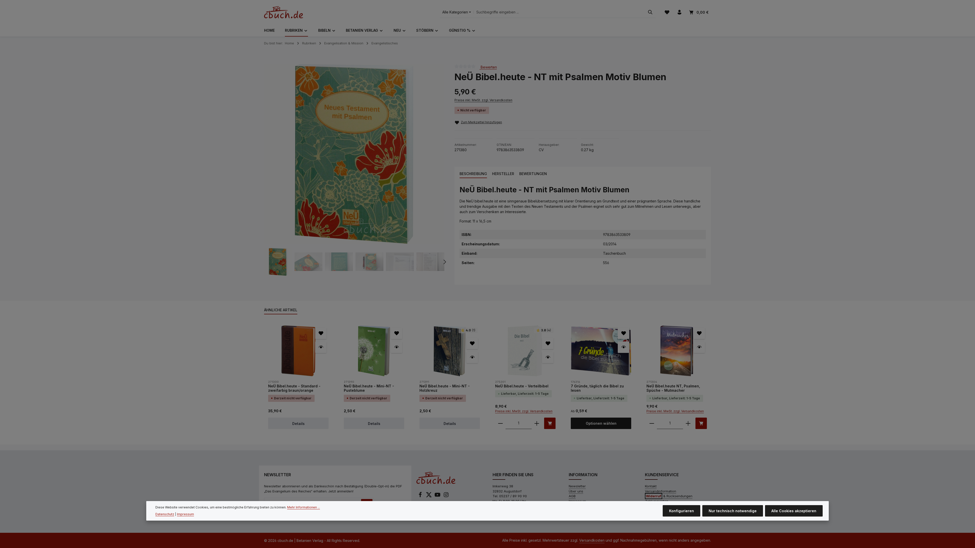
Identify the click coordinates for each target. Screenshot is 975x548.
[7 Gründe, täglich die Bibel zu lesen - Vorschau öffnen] (623, 347)
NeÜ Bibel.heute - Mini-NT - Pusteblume (369, 388)
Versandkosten (592, 540)
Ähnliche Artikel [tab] (280, 310)
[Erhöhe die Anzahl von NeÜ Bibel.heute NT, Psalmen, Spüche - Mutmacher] (688, 423)
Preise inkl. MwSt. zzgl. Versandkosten (483, 100)
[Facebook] (420, 496)
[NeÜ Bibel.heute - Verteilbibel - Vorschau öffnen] (548, 357)
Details (298, 423)
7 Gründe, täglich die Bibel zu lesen (597, 388)
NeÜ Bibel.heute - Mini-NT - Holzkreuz (444, 388)
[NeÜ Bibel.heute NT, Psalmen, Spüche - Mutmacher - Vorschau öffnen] (699, 347)
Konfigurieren (681, 511)
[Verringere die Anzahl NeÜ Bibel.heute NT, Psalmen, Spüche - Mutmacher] (651, 423)
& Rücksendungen (669, 496)
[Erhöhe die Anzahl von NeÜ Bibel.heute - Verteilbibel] (536, 423)
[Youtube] (438, 496)
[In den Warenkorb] (550, 423)
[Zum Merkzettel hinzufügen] (321, 333)
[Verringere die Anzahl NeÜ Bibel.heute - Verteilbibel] (500, 423)
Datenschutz (164, 514)
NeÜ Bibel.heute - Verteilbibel (521, 386)
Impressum (185, 514)
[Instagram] (446, 496)
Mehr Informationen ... (303, 507)
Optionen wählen (601, 423)
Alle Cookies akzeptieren (793, 511)
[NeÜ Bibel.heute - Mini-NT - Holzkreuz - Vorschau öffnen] (472, 357)
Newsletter (577, 486)
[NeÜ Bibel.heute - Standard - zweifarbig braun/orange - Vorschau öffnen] (321, 347)
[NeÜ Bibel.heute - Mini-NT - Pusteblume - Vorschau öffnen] (396, 347)
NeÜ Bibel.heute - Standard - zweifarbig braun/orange (294, 388)
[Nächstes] (444, 261)
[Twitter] (429, 496)
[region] (354, 170)
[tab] (473, 174)
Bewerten (488, 67)
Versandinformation (660, 491)
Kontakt (651, 486)
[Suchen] (650, 12)
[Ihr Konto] (679, 12)
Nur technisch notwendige (733, 511)
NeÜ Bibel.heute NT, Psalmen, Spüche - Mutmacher (673, 388)
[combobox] (559, 12)
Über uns (576, 491)
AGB (572, 496)
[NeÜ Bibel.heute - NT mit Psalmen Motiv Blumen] (354, 154)
